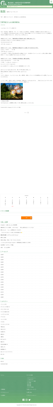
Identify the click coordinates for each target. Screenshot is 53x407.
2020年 (2, 269)
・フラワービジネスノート (31, 378)
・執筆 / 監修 (28, 385)
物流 (1, 341)
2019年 (2, 272)
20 (26, 202)
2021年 (2, 267)
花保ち (2, 346)
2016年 (2, 279)
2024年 (2, 259)
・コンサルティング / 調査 (31, 381)
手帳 (1, 326)
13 (26, 201)
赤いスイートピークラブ (6, 351)
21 (33, 202)
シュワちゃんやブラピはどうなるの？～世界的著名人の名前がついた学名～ (16, 242)
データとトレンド (5, 392)
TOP (1, 17)
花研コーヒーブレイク (8, 17)
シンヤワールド (4, 314)
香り (1, 354)
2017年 (2, 277)
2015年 (2, 282)
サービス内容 (30, 375)
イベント (2, 304)
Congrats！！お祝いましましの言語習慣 (9, 225)
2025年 (2, 257)
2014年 (2, 284)
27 (26, 203)
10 (5, 201)
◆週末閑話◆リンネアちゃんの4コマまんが (9, 235)
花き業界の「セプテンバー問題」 (7, 245)
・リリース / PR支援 (29, 387)
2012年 (2, 289)
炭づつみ (2, 339)
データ (2, 316)
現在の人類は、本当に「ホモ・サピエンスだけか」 (11, 240)
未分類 (2, 331)
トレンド (2, 319)
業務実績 (3, 389)
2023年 (2, 262)
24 (5, 203)
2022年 (2, 264)
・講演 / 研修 (28, 384)
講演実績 (2, 349)
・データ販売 (28, 382)
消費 (1, 336)
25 (12, 203)
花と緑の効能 (3, 344)
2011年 (2, 292)
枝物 (1, 334)
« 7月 (12, 206)
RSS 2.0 (2, 361)
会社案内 (3, 395)
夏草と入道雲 (3, 237)
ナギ (1, 321)
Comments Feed (4, 364)
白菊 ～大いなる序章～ (6, 247)
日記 (19, 107)
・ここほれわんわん (29, 379)
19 (19, 202)
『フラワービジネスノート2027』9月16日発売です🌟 (11, 232)
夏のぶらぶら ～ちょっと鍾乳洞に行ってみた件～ (11, 230)
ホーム (2, 375)
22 (40, 202)
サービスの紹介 (4, 311)
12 (19, 201)
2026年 (2, 254)
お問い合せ (29, 392)
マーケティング (15, 107)
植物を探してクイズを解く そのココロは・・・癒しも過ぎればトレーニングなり (17, 227)
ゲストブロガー (4, 309)
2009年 (2, 297)
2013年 (2, 287)
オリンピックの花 (4, 306)
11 (12, 201)
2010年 (2, 294)
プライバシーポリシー (31, 395)
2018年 (2, 274)
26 (19, 203)
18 (12, 202)
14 (33, 201)
